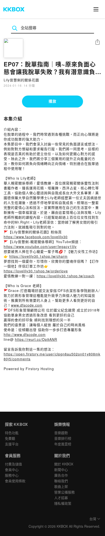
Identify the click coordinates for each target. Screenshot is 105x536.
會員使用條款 (15, 480)
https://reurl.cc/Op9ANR (36, 339)
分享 (97, 42)
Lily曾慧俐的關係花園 (21, 79)
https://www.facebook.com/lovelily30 (36, 236)
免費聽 (10, 438)
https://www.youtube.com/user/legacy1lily (40, 246)
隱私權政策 (62, 503)
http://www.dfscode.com (25, 334)
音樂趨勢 (61, 432)
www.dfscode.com (26, 305)
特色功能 (12, 432)
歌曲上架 (61, 486)
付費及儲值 (13, 463)
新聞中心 (61, 469)
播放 (52, 101)
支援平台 (12, 443)
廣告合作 (61, 475)
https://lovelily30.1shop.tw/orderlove (36, 270)
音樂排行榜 (62, 438)
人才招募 (61, 497)
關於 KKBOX (63, 463)
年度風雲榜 (62, 443)
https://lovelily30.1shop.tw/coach (65, 275)
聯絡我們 (61, 480)
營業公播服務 (64, 492)
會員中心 (12, 469)
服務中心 (12, 475)
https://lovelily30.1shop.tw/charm (38, 256)
